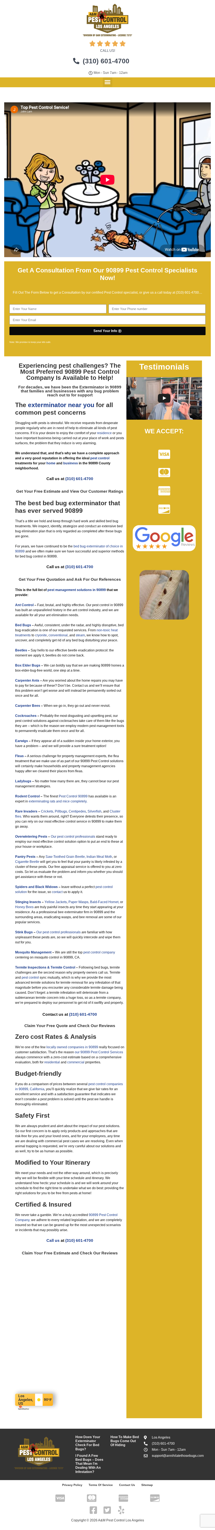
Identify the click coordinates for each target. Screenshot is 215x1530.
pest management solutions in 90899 (76, 590)
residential (52, 1062)
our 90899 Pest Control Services (99, 1052)
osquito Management (34, 952)
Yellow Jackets (56, 902)
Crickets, (47, 811)
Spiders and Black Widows (36, 887)
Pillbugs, (61, 811)
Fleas (19, 756)
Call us (53, 1240)
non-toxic (103, 630)
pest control (30, 977)
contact (57, 892)
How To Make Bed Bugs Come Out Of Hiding (124, 1441)
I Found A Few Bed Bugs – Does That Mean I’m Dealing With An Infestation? (89, 1464)
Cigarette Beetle (27, 861)
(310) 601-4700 (187, 292)
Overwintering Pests (31, 836)
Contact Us (127, 1485)
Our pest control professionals (73, 836)
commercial (75, 1062)
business (70, 463)
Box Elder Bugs (27, 665)
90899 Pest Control (92, 371)
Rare (19, 811)
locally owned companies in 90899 (72, 1047)
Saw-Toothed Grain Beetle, (66, 856)
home (50, 463)
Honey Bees (24, 907)
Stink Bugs (24, 932)
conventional (58, 635)
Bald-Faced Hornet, (104, 902)
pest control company (99, 952)
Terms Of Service (101, 1485)
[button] (107, 82)
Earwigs (21, 741)
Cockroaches (26, 715)
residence (104, 433)
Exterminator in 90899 (100, 387)
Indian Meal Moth (99, 856)
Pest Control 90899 (73, 796)
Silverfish (94, 811)
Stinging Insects (28, 902)
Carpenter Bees (27, 705)
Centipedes (77, 811)
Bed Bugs (23, 625)
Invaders (30, 811)
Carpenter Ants (27, 680)
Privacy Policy (72, 1485)
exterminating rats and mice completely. (58, 801)
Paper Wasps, (78, 902)
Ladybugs (23, 781)
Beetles (21, 650)
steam (80, 635)
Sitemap (147, 1485)
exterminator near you (61, 404)
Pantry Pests (25, 856)
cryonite (41, 635)
